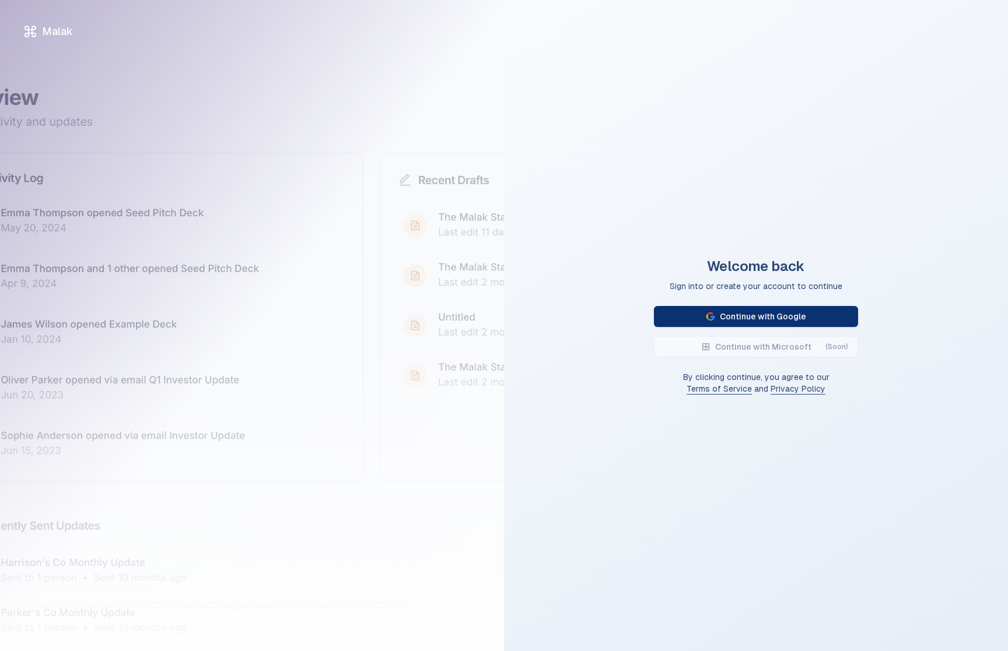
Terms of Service (719, 388)
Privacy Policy (798, 388)
